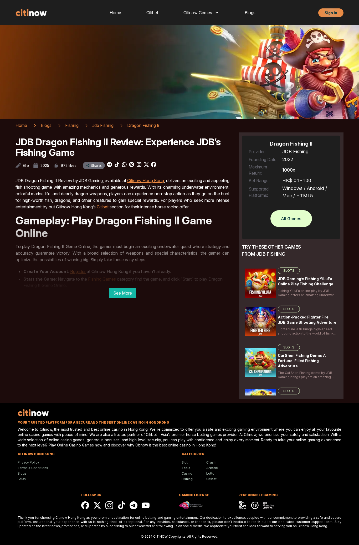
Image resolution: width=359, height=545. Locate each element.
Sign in (331, 13)
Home (115, 12)
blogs (46, 125)
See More (122, 293)
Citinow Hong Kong (145, 180)
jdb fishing (103, 125)
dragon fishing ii (143, 125)
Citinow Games (197, 12)
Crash (211, 462)
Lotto (210, 473)
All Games (291, 218)
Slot (185, 462)
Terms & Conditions (33, 468)
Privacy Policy (28, 462)
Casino (187, 473)
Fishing (187, 479)
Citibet (152, 12)
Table (186, 468)
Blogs (250, 12)
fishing (72, 125)
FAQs (22, 479)
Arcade (212, 468)
